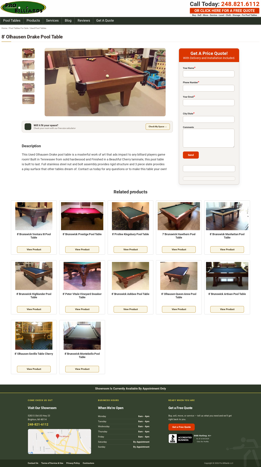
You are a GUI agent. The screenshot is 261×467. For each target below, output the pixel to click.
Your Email (189, 96)
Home (4, 28)
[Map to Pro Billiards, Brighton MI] (60, 441)
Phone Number (191, 82)
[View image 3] (28, 76)
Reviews (84, 20)
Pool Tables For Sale (18, 28)
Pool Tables (11, 20)
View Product (34, 249)
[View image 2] (28, 65)
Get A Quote (105, 20)
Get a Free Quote (181, 427)
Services (52, 20)
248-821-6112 (38, 424)
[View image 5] (28, 99)
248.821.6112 (240, 4)
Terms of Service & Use (52, 463)
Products (33, 20)
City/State (189, 113)
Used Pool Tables (38, 28)
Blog (68, 20)
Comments (188, 127)
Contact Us (33, 463)
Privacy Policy (73, 463)
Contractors (88, 463)
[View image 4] (28, 88)
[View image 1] (28, 53)
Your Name (189, 68)
